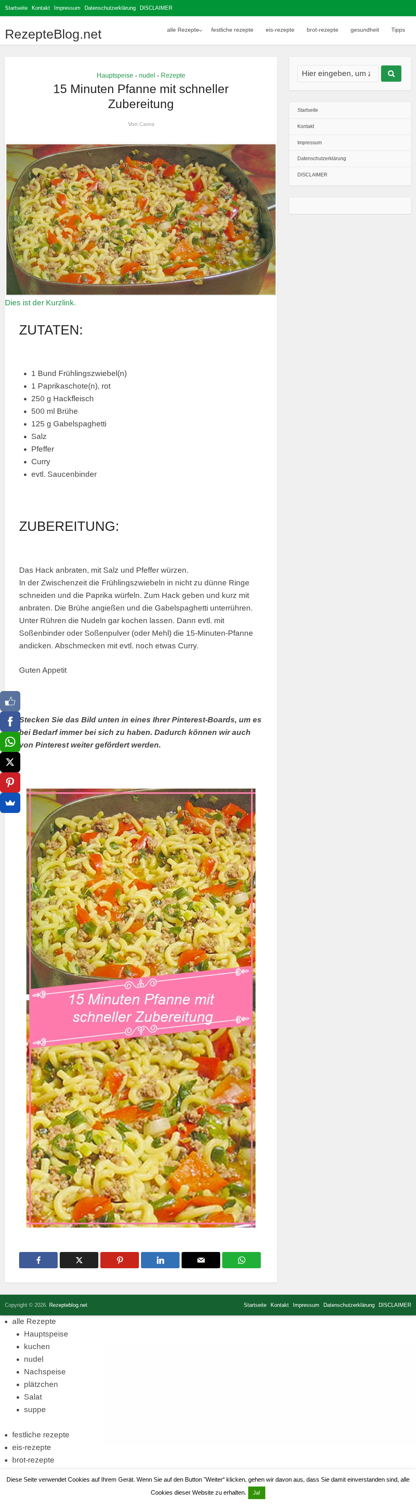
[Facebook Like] (10, 701)
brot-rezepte (322, 29)
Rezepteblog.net (68, 1305)
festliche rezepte (232, 29)
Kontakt (41, 8)
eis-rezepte (280, 29)
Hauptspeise (115, 75)
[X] (10, 762)
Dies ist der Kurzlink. (40, 302)
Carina (146, 124)
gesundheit (365, 29)
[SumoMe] (10, 803)
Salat (33, 1397)
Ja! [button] (256, 1493)
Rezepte (173, 75)
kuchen (37, 1346)
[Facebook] (10, 721)
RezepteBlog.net (53, 34)
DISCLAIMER (156, 8)
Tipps (398, 29)
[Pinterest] (10, 782)
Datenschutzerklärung (110, 8)
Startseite (16, 8)
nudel (147, 75)
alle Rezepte (183, 29)
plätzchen (41, 1384)
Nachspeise (45, 1371)
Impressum (67, 8)
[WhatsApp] (10, 742)
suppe (35, 1409)
